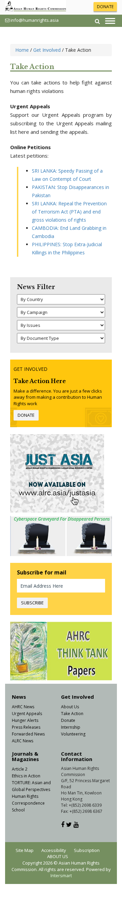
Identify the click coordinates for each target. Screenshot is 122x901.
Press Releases (26, 727)
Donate (68, 720)
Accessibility (53, 850)
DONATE (105, 7)
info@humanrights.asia (35, 20)
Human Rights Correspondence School (28, 803)
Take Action (72, 713)
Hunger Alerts (25, 720)
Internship (70, 727)
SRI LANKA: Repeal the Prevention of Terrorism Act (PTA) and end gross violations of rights (69, 211)
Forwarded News (28, 734)
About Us (70, 707)
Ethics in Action (26, 776)
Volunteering (73, 734)
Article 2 (19, 769)
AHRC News (23, 707)
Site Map (25, 850)
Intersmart (61, 875)
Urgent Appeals (27, 713)
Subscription (87, 850)
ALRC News (22, 741)
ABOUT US (57, 856)
